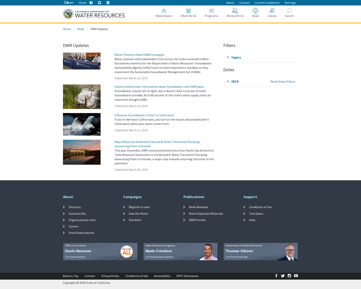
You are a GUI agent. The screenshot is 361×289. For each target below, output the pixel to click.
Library (272, 16)
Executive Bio (77, 213)
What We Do (188, 16)
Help (252, 220)
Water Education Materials (206, 213)
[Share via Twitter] (99, 3)
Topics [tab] (236, 57)
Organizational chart (82, 220)
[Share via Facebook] (91, 3)
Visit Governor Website (75, 257)
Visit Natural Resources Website (159, 257)
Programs (211, 16)
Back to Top (70, 276)
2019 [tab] (235, 81)
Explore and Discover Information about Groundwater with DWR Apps (159, 86)
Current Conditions (267, 3)
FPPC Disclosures (187, 276)
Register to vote (139, 207)
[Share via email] (108, 3)
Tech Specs (256, 213)
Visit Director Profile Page (236, 257)
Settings (290, 3)
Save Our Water (138, 213)
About (230, 3)
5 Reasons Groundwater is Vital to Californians (144, 115)
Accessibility (162, 276)
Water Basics (164, 16)
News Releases (198, 207)
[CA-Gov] (69, 2)
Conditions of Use (260, 207)
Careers (73, 226)
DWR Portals (197, 220)
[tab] (260, 57)
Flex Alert (135, 220)
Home (67, 29)
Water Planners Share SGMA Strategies (140, 55)
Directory (75, 207)
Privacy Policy (110, 276)
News (255, 16)
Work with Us (235, 16)
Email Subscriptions (81, 233)
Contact (244, 3)
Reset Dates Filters (283, 81)
